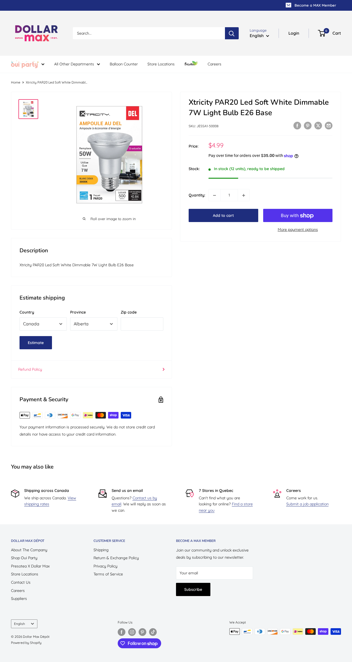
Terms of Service (108, 574)
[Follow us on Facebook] (121, 632)
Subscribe (193, 589)
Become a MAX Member (315, 5)
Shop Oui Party (24, 557)
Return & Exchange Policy (116, 557)
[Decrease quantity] (214, 195)
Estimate (36, 342)
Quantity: (197, 195)
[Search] (232, 33)
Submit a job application (307, 504)
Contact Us (21, 582)
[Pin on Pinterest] (308, 125)
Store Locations (161, 64)
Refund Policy (30, 369)
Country (27, 312)
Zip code (129, 312)
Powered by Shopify (26, 643)
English (19, 624)
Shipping (101, 549)
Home (15, 82)
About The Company (29, 549)
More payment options (298, 229)
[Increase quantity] (243, 195)
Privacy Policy (105, 566)
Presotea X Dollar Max (30, 566)
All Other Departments (74, 64)
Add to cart (223, 215)
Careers (214, 64)
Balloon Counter (124, 64)
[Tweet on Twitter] (318, 125)
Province (78, 312)
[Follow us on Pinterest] (142, 632)
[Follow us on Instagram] (132, 632)
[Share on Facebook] (297, 125)
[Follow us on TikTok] (153, 632)
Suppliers (19, 598)
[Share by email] (328, 125)
